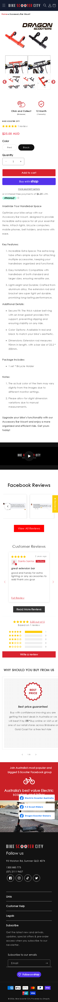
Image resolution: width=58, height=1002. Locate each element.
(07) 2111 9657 (14, 871)
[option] (29, 46)
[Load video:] (29, 456)
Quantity (7, 155)
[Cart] (54, 5)
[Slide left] (22, 754)
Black (26, 147)
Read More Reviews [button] (29, 609)
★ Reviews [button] (55, 504)
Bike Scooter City (23, 998)
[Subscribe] (46, 963)
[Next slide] (50, 506)
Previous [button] (4, 82)
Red (12, 148)
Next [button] (53, 82)
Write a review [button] (29, 654)
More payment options (29, 189)
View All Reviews (29, 528)
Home (4, 14)
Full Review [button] (17, 597)
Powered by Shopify (40, 998)
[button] (3, 5)
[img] (18, 556)
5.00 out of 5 (37, 621)
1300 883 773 (13, 867)
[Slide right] (35, 754)
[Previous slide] (8, 506)
